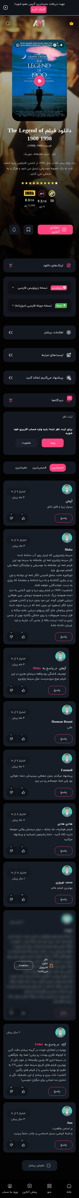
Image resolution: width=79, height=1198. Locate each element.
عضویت (26, 443)
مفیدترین (21, 468)
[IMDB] (29, 194)
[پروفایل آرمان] (66, 490)
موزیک (27, 154)
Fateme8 (66, 770)
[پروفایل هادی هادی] (66, 812)
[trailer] (39, 81)
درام (47, 154)
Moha (68, 550)
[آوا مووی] (39, 23)
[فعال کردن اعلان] (14, 230)
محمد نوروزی (64, 882)
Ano (69, 1123)
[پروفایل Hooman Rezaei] (66, 710)
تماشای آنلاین (55, 230)
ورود (52, 443)
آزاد (63, 1044)
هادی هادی (64, 824)
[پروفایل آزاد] (60, 1033)
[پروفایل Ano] (66, 1112)
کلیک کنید (38, 10)
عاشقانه (38, 154)
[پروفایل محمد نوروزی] (66, 871)
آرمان (69, 501)
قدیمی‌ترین (39, 468)
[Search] (7, 23)
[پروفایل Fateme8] (66, 759)
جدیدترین (58, 468)
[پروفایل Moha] (66, 538)
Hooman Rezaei (62, 722)
